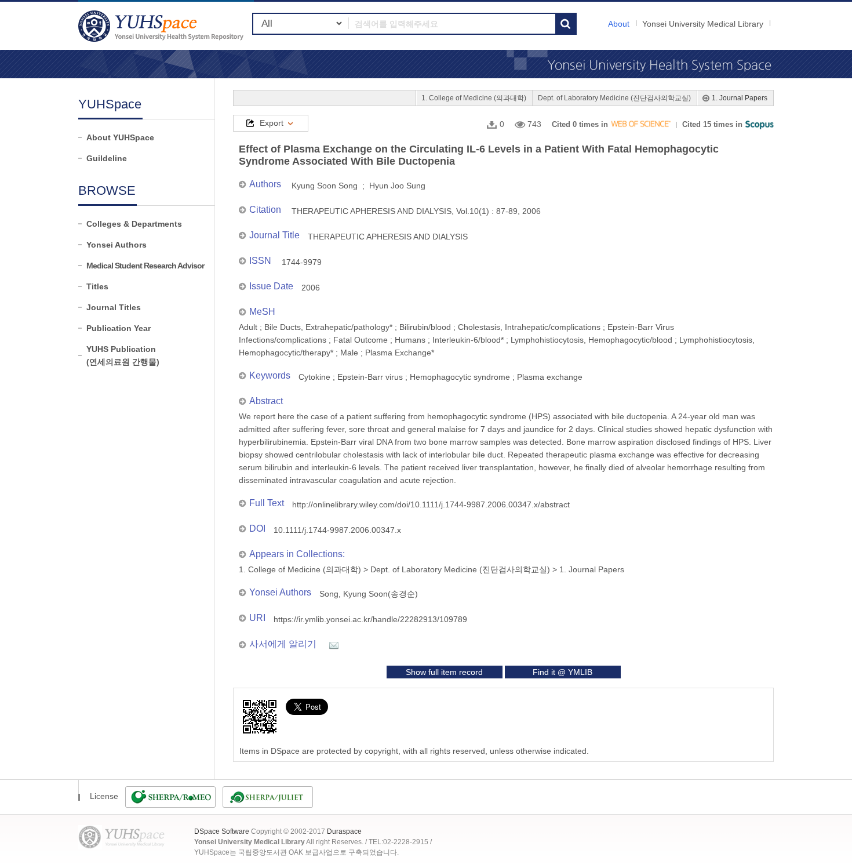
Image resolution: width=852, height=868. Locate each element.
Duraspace (344, 831)
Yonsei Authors (116, 244)
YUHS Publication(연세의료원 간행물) (122, 355)
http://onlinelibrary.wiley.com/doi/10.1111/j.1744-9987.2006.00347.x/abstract (431, 504)
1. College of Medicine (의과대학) (473, 98)
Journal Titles (113, 307)
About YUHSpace (120, 137)
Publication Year (118, 328)
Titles (97, 286)
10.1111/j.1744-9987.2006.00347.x (337, 530)
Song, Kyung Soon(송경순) (368, 593)
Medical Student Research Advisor (145, 265)
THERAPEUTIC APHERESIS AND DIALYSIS (388, 236)
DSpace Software (221, 831)
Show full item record (444, 672)
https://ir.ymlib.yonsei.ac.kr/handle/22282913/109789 (370, 619)
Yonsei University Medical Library (702, 23)
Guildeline (106, 158)
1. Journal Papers (739, 98)
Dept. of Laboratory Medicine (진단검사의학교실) (614, 98)
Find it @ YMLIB (562, 672)
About (618, 23)
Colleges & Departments (134, 223)
